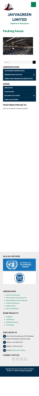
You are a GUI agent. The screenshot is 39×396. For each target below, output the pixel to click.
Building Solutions (12, 95)
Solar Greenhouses (12, 308)
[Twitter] (17, 359)
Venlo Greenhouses (13, 303)
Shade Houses (11, 306)
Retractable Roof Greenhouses (16, 300)
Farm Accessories (11, 99)
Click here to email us (18, 350)
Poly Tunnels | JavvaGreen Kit (16, 298)
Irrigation (8, 88)
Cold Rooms (9, 91)
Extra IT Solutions (26, 370)
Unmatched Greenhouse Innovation (18, 78)
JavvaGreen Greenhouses (14, 70)
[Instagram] (21, 359)
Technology (10, 325)
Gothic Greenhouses (13, 295)
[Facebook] (13, 359)
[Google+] (25, 359)
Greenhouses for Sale (13, 74)
